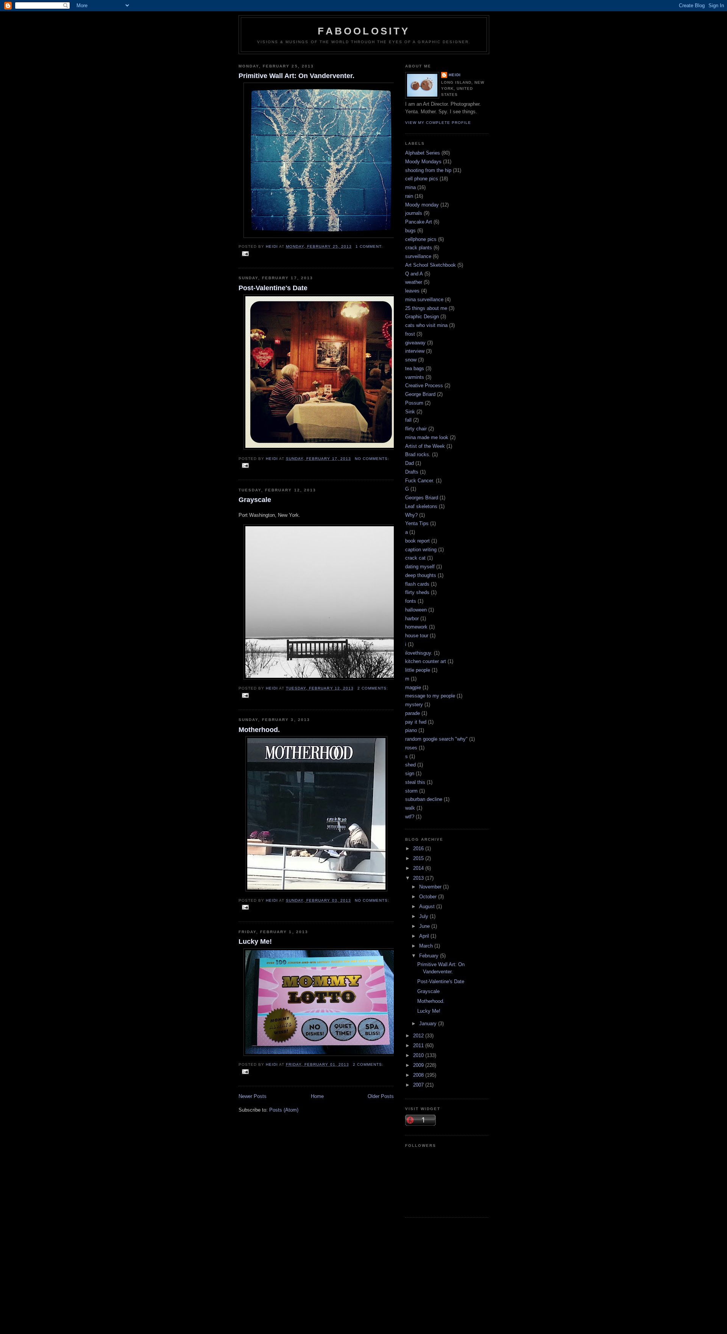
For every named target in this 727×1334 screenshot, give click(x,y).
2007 (419, 1085)
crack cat (415, 558)
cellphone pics (421, 239)
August (427, 906)
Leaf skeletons (421, 506)
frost (410, 334)
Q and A (414, 274)
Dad (409, 463)
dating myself (420, 566)
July (424, 916)
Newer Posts (253, 1096)
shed (410, 765)
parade (412, 713)
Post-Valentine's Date (273, 288)
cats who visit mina (426, 325)
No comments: (372, 459)
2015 (419, 858)
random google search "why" (436, 739)
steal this (415, 782)
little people (417, 670)
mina (410, 187)
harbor (412, 618)
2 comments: (372, 688)
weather (413, 282)
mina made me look (426, 437)
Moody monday (422, 205)
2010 (419, 1055)
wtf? (409, 816)
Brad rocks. (418, 454)
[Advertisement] (363, 1282)
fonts (410, 601)
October (428, 896)
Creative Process (424, 385)
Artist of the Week (425, 446)
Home (317, 1096)
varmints (414, 377)
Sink (410, 411)
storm (411, 791)
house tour (416, 635)
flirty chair (416, 429)
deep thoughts (420, 575)
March (426, 946)
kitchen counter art (425, 661)
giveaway (415, 343)
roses (411, 748)
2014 (419, 868)
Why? (411, 515)
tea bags (414, 368)
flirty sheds (417, 592)
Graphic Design (422, 316)
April (425, 936)
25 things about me (426, 308)
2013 (419, 878)
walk (410, 808)
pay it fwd (415, 722)
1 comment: (369, 246)
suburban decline (423, 799)
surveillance (418, 256)
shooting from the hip (428, 170)
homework (416, 627)
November (431, 887)
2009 (419, 1065)
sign (409, 773)
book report (417, 541)
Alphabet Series (422, 153)
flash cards (417, 584)
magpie (413, 687)
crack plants (418, 247)
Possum (414, 403)
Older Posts (381, 1096)
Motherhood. (259, 729)
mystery (414, 704)
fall (408, 420)
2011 (419, 1045)
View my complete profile (438, 122)
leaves (412, 291)
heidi (455, 75)
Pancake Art (418, 222)
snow (411, 360)
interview (414, 351)
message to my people (430, 696)
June (425, 926)
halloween (416, 610)
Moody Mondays (423, 161)
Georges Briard (421, 497)
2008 (419, 1075)
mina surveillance (424, 299)
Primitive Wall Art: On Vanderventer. (296, 76)
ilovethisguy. (418, 653)
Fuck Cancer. (419, 480)
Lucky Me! (255, 941)
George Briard (420, 394)
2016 (419, 848)
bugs (410, 230)
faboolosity (364, 31)
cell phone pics (421, 178)
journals (413, 213)
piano (411, 730)
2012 (419, 1035)
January (428, 1023)
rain (409, 196)
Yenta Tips (417, 523)
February (429, 956)
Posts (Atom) (283, 1110)
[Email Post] (245, 253)
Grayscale (255, 500)
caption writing (421, 549)
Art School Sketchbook (430, 265)
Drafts (411, 472)
